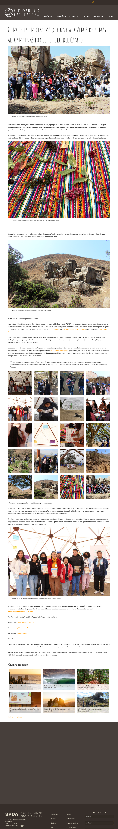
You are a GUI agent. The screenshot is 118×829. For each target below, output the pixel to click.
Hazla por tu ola (71, 827)
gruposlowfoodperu (15, 611)
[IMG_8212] (20, 420)
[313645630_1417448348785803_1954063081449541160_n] (20, 498)
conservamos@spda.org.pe (14, 826)
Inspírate (73, 16)
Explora (85, 16)
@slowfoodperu (22, 633)
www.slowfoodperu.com (26, 622)
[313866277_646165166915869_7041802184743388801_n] (98, 472)
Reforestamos (70, 818)
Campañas (61, 16)
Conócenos (48, 16)
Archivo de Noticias (15, 717)
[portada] (98, 498)
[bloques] (46, 498)
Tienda (68, 814)
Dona (110, 16)
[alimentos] (72, 498)
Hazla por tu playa (72, 823)
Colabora (98, 16)
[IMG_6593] (72, 395)
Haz (52, 827)
